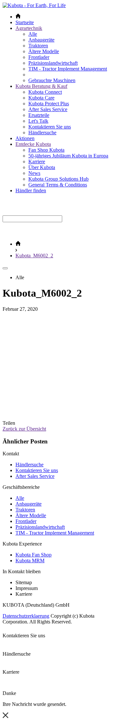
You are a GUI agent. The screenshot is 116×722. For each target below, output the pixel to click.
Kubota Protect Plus (48, 103)
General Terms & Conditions (57, 184)
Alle (32, 34)
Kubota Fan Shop (33, 554)
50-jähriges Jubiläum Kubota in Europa (68, 155)
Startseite (24, 22)
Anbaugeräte (41, 40)
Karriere (36, 161)
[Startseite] (18, 244)
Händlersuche (42, 132)
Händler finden (30, 190)
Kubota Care (41, 97)
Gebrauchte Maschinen (51, 80)
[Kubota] (34, 5)
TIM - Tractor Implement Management (67, 68)
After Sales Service (47, 109)
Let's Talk (38, 121)
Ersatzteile (38, 115)
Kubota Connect (45, 92)
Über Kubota (41, 167)
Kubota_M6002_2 (34, 255)
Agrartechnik (28, 28)
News (34, 173)
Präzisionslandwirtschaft (53, 63)
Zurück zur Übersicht (24, 429)
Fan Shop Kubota (46, 150)
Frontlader (38, 57)
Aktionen (24, 138)
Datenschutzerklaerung (26, 616)
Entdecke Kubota (33, 144)
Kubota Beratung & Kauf (41, 86)
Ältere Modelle (43, 51)
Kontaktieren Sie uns (49, 126)
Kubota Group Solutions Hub (58, 179)
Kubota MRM (29, 560)
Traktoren (38, 45)
